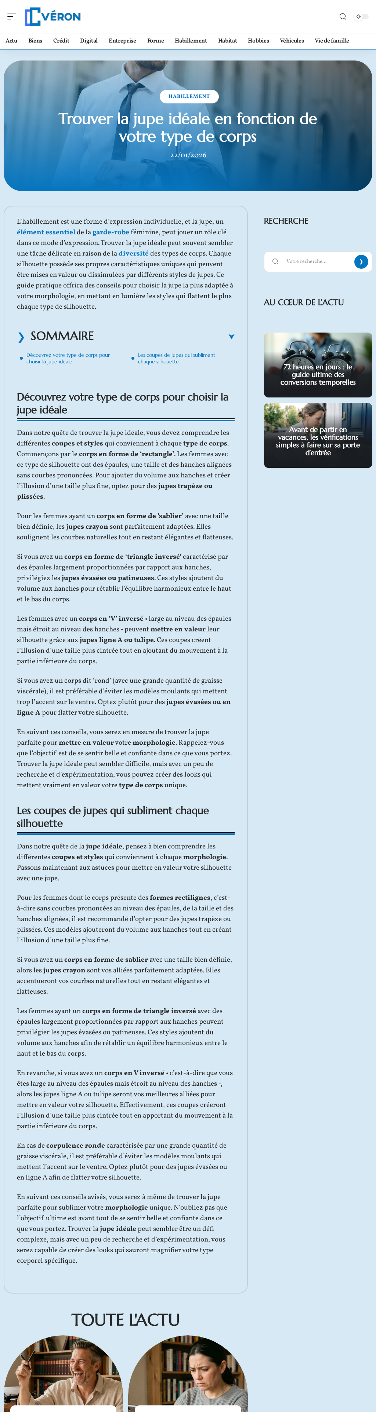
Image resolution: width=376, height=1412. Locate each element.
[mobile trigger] (13, 16)
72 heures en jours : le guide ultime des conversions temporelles (318, 374)
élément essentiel (46, 232)
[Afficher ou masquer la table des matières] (164, 337)
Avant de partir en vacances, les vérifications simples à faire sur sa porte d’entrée (318, 440)
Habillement (189, 96)
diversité (134, 253)
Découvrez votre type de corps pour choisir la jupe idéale (68, 358)
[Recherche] (343, 16)
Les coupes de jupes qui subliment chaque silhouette (176, 358)
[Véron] (53, 16)
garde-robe (111, 232)
